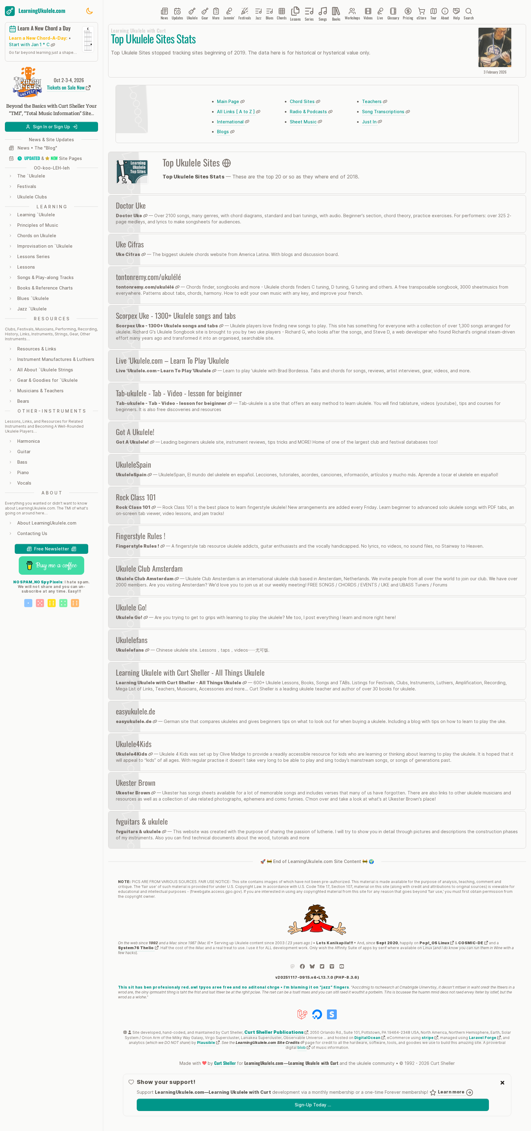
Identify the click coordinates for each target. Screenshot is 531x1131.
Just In (370, 121)
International (231, 121)
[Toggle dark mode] (89, 11)
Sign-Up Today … (313, 1104)
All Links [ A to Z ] (236, 111)
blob (302, 1047)
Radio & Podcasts (309, 111)
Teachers (372, 101)
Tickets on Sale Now (66, 87)
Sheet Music (304, 121)
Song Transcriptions (384, 111)
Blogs (223, 131)
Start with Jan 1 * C (30, 44)
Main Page (228, 101)
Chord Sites (303, 101)
